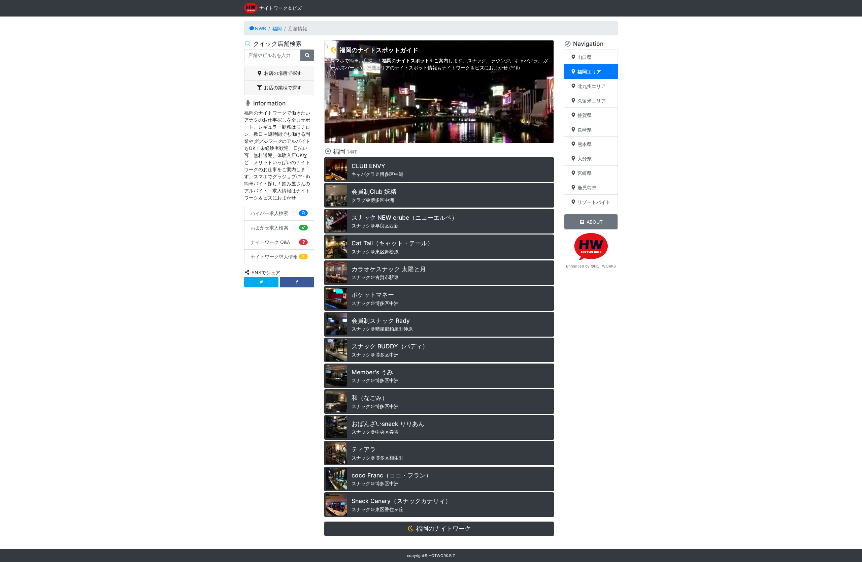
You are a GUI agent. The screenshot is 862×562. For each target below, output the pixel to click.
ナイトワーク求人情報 (274, 256)
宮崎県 (584, 173)
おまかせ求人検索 (269, 227)
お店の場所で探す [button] (282, 73)
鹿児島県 (586, 187)
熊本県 (584, 144)
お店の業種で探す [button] (282, 87)
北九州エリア (591, 86)
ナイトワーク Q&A (270, 242)
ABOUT (594, 222)
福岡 (277, 28)
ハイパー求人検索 (269, 213)
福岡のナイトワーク (443, 528)
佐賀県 (584, 115)
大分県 (584, 158)
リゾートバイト (593, 202)
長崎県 (584, 129)
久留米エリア (591, 100)
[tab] (279, 73)
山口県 (584, 57)
